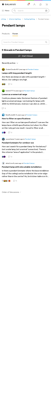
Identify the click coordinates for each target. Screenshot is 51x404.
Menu (7, 10)
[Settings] (28, 4)
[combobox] (10, 63)
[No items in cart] (47, 4)
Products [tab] (6, 34)
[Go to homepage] (9, 4)
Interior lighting (15, 19)
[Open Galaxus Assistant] (40, 4)
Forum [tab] (15, 34)
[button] (20, 192)
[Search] (46, 42)
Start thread (27, 56)
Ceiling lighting (29, 19)
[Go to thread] (25, 76)
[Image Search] (46, 10)
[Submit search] (15, 10)
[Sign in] (34, 4)
